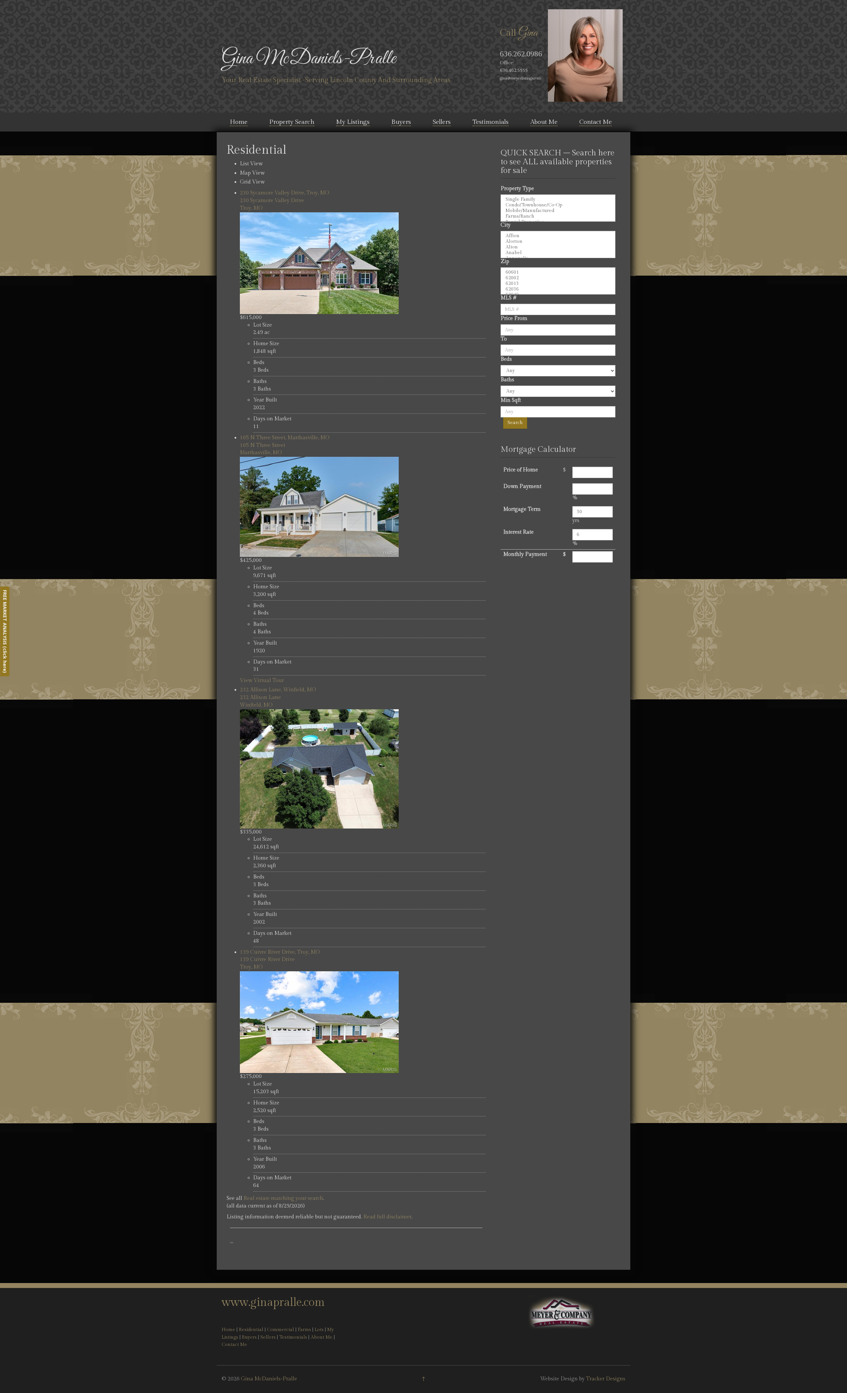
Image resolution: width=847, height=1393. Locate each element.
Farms (304, 1329)
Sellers (442, 122)
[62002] (558, 278)
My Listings (353, 122)
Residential (251, 1329)
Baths (507, 380)
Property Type (517, 189)
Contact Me (595, 122)
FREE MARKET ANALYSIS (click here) (5, 631)
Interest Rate (518, 532)
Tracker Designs (605, 1379)
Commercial (280, 1329)
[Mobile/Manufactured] (558, 211)
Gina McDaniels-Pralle (309, 58)
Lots (319, 1329)
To (504, 339)
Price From (514, 318)
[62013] (558, 284)
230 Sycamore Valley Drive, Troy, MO (284, 193)
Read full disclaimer (387, 1217)
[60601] (558, 272)
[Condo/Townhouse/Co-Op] (558, 205)
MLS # (509, 298)
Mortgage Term (522, 509)
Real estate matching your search (283, 1198)
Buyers (401, 122)
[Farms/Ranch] (558, 216)
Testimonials (490, 122)
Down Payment (522, 486)
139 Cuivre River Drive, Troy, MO (280, 952)
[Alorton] (558, 241)
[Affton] (558, 236)
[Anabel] (558, 253)
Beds (506, 359)
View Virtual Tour (262, 680)
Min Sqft (511, 400)
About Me (543, 122)
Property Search (291, 122)
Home (238, 122)
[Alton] (558, 247)
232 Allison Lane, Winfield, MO (278, 690)
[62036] (558, 289)
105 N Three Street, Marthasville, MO (285, 438)
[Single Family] (558, 199)
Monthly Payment (525, 554)
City (506, 225)
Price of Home (520, 470)
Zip (505, 261)
